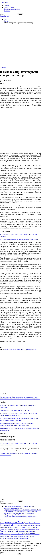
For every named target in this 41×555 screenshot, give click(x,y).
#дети (7, 527)
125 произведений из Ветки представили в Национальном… (20, 239)
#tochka (8, 523)
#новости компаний (9, 531)
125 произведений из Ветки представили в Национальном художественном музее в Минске (19, 515)
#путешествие (13, 534)
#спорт (16, 536)
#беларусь (22, 522)
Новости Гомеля (9, 7)
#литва (21, 529)
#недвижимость (34, 529)
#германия (4, 525)
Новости (3, 67)
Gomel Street (4, 2)
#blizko (2, 523)
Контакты (7, 11)
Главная (6, 5)
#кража (11, 529)
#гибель (12, 525)
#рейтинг (2, 536)
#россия (9, 536)
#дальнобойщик (34, 525)
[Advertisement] (20, 45)
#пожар (28, 531)
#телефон (32, 536)
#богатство (36, 523)
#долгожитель (13, 527)
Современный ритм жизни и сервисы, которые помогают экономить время (19, 507)
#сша (27, 536)
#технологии (4, 538)
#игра (35, 527)
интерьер (25, 538)
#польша (4, 533)
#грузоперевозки (25, 525)
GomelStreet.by (4, 16)
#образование (22, 531)
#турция (11, 538)
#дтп (17, 527)
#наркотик (26, 529)
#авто (13, 522)
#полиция (32, 531)
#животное (23, 527)
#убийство (16, 538)
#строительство (21, 536)
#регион (37, 534)
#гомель (18, 525)
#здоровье (30, 527)
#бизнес (31, 523)
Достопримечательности (12, 9)
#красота (16, 529)
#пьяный (20, 534)
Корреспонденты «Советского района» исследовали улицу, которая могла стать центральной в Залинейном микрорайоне (20, 398)
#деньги (2, 527)
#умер (21, 538)
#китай (7, 529)
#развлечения (29, 533)
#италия (2, 529)
